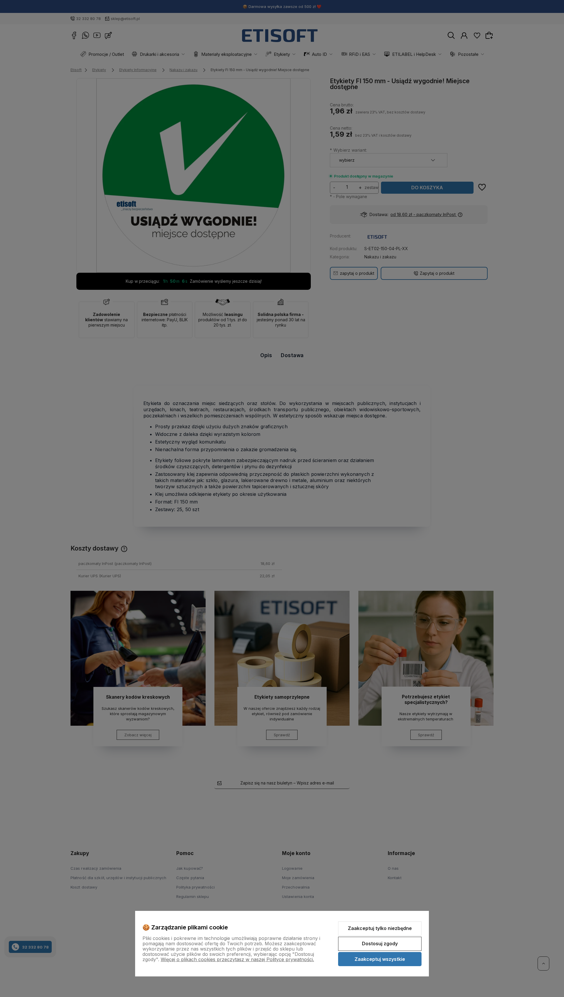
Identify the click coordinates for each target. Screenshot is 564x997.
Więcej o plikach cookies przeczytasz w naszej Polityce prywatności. (237, 959)
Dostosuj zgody (380, 943)
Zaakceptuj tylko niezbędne (380, 928)
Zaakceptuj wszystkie (380, 959)
